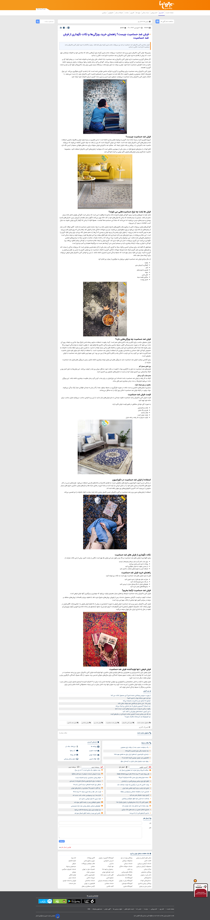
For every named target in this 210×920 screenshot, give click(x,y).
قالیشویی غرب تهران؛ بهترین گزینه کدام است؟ (135, 758)
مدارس (111, 863)
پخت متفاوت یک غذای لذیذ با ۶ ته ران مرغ (87, 770)
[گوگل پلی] (74, 901)
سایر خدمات (72, 883)
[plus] (68, 28)
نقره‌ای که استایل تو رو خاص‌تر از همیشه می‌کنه (136, 701)
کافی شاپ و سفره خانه (107, 875)
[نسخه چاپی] (60, 28)
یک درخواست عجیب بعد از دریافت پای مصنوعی (135, 747)
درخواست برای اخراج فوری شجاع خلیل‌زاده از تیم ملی (85, 781)
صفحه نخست (169, 13)
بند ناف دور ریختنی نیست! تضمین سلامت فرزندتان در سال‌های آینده (130, 714)
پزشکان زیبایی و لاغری (144, 883)
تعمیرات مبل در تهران (88, 869)
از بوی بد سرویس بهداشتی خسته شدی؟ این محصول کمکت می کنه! (130, 695)
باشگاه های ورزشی (127, 872)
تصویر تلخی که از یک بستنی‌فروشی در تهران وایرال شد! (132, 802)
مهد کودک (111, 866)
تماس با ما (139, 909)
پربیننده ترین (95, 767)
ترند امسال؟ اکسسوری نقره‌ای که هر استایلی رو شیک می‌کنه (133, 706)
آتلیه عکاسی (110, 886)
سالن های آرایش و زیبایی (143, 858)
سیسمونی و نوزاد (71, 866)
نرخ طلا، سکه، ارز (70, 746)
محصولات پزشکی (127, 861)
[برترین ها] (166, 5)
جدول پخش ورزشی (70, 759)
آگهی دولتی (107, 909)
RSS (89, 909)
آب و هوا (73, 750)
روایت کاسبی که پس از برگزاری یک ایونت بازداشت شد (133, 785)
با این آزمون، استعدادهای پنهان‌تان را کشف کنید (136, 711)
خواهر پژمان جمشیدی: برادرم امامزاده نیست (88, 777)
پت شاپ (129, 869)
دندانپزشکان (147, 878)
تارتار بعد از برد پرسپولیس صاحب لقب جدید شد (87, 795)
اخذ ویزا (73, 858)
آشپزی (132, 13)
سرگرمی (104, 13)
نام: (150, 823)
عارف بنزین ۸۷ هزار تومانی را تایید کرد (90, 799)
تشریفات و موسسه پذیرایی (106, 880)
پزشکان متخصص (146, 872)
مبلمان (93, 866)
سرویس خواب (90, 872)
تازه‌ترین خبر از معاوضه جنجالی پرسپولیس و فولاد (134, 792)
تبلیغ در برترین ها (117, 909)
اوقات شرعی (93, 759)
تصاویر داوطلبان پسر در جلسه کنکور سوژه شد (87, 802)
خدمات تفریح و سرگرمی (69, 869)
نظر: (150, 828)
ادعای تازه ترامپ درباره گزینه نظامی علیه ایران (135, 788)
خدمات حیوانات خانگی (125, 866)
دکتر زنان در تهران (146, 875)
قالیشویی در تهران (89, 883)
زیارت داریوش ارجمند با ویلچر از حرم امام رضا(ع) (86, 774)
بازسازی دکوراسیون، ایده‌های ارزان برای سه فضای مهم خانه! (131, 754)
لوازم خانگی (72, 875)
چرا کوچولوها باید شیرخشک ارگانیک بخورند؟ (137, 717)
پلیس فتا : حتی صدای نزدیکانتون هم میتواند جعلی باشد (134, 703)
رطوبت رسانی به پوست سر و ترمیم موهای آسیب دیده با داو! (132, 709)
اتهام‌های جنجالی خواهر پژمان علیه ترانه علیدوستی (85, 806)
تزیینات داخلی (91, 878)
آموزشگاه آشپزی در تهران (106, 858)
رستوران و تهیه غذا (108, 869)
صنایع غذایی (110, 878)
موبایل (74, 872)
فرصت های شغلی (129, 909)
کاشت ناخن (147, 861)
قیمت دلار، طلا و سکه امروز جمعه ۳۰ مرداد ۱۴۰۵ (87, 792)
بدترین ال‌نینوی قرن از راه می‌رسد (139, 813)
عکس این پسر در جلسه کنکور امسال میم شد (87, 813)
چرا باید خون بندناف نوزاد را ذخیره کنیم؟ (138, 698)
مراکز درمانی (147, 869)
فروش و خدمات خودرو (69, 880)
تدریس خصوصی (109, 861)
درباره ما (146, 909)
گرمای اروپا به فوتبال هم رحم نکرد (139, 795)
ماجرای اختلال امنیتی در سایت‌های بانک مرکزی (135, 810)
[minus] (63, 28)
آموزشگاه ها (128, 878)
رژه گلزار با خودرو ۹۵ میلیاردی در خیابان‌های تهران (85, 788)
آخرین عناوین (144, 767)
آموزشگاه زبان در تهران (125, 880)
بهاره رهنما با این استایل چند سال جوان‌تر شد (135, 806)
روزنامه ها (94, 746)
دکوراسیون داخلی (90, 875)
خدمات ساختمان (90, 880)
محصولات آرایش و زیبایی (143, 866)
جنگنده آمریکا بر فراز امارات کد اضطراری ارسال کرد (133, 770)
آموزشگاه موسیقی (127, 883)
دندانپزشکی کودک (145, 880)
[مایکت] (45, 901)
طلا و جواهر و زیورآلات (88, 863)
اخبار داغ (121, 767)
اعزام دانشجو (72, 861)
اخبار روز (161, 13)
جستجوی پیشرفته (97, 909)
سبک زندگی (145, 13)
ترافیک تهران (93, 755)
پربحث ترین (72, 767)
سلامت (127, 13)
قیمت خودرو (93, 750)
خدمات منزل (72, 878)
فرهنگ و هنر (119, 13)
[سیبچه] (88, 901)
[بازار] (60, 901)
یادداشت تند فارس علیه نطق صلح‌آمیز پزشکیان (135, 799)
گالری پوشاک (91, 858)
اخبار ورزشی (154, 13)
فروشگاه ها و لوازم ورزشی (124, 875)
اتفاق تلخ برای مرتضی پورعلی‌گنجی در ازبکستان (135, 781)
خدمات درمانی (128, 863)
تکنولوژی (111, 13)
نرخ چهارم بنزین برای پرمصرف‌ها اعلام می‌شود (87, 810)
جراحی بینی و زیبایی (145, 886)
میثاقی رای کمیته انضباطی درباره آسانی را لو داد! (87, 784)
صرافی (74, 863)
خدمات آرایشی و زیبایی (144, 863)
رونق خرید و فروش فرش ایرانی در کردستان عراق (135, 761)
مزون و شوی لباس (89, 861)
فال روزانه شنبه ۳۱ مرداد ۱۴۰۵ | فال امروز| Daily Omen (133, 774)
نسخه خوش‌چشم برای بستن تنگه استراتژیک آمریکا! (133, 777)
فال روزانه (73, 755)
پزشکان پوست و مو (126, 858)
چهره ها (138, 13)
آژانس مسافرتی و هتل (88, 886)
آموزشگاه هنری (127, 886)
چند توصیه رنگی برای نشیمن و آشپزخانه (137, 751)
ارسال (62, 841)
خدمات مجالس (109, 883)
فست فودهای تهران (108, 872)
